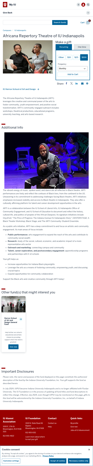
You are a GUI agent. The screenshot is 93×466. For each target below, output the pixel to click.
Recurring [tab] (63, 47)
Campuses (7, 30)
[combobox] (27, 22)
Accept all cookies (57, 461)
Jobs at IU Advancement (79, 430)
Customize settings (11, 461)
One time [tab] (82, 47)
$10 (69, 57)
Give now (74, 427)
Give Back (7, 12)
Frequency (62, 64)
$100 (84, 57)
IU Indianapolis (20, 30)
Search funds (60, 22)
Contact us (52, 423)
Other (61, 57)
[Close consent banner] (89, 449)
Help (50, 427)
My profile (74, 423)
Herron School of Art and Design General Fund (10, 321)
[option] (28, 56)
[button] (66, 84)
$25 (76, 57)
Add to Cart (72, 74)
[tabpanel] (73, 65)
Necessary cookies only (78, 461)
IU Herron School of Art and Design (19, 89)
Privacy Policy (48, 456)
